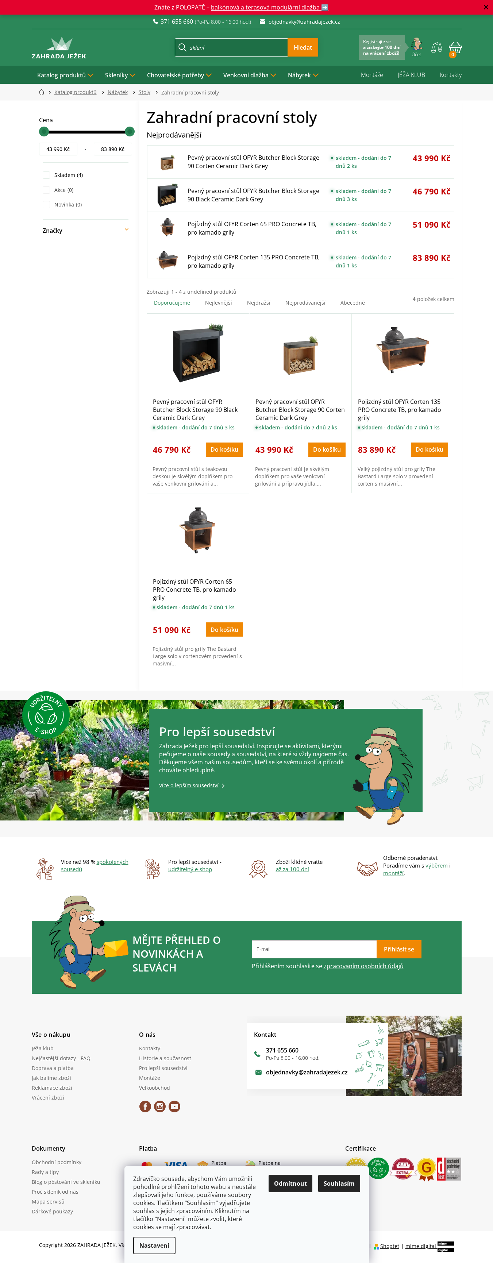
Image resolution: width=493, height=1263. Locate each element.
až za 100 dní (292, 869)
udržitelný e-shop (190, 869)
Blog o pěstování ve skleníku (66, 1181)
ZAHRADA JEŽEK (145, 1109)
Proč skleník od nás (55, 1191)
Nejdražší (258, 302)
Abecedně (352, 302)
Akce (63, 189)
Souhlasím (339, 1183)
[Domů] (44, 92)
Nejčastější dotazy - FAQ (61, 1058)
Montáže (372, 75)
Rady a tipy (45, 1172)
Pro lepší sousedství (163, 1068)
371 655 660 (282, 1050)
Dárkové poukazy (52, 1211)
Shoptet (389, 1246)
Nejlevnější (218, 302)
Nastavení (154, 1245)
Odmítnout (290, 1183)
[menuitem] (66, 75)
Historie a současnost (165, 1058)
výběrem (436, 865)
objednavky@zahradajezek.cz (307, 1072)
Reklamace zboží (52, 1087)
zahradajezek (160, 1109)
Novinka (67, 204)
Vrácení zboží (48, 1097)
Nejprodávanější (305, 302)
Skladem (67, 174)
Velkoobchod (154, 1087)
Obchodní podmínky (56, 1162)
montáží (393, 873)
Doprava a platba (53, 1068)
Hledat (303, 47)
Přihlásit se (399, 949)
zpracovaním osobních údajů (364, 966)
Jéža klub (43, 1048)
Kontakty (451, 75)
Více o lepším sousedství (189, 785)
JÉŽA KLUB (411, 75)
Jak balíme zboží (51, 1077)
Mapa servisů (48, 1201)
